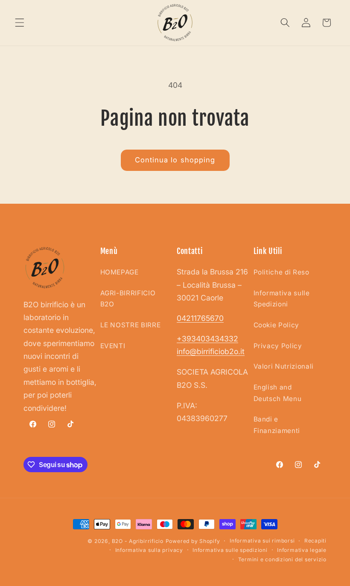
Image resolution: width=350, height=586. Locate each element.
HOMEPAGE (119, 272)
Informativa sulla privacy (149, 550)
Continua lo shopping (175, 160)
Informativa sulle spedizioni (230, 550)
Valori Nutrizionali (284, 366)
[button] (19, 22)
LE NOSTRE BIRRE (130, 325)
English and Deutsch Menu (278, 393)
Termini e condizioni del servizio (282, 559)
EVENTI (112, 346)
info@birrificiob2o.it (211, 351)
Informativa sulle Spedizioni (282, 299)
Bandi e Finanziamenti (277, 425)
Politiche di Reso (281, 272)
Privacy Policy (278, 346)
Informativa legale (302, 550)
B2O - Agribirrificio (137, 541)
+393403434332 (207, 338)
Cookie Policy (277, 325)
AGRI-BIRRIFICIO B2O (128, 299)
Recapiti (315, 540)
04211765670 (200, 318)
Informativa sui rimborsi (262, 540)
